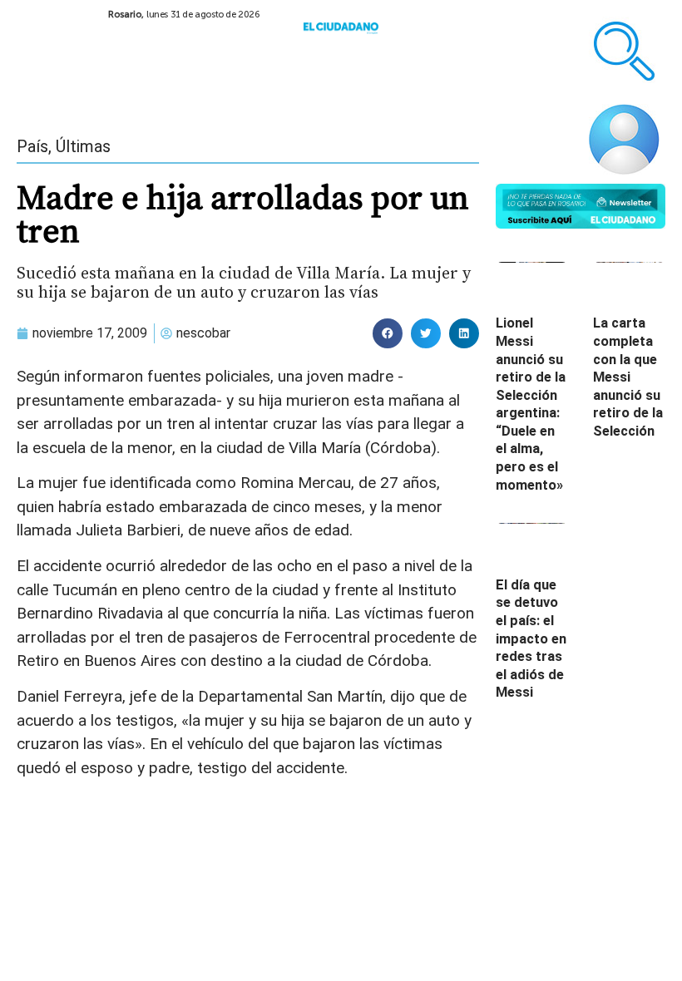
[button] (388, 333)
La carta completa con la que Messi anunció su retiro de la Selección (628, 377)
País (32, 146)
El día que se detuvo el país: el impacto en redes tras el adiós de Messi (531, 639)
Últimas (83, 146)
